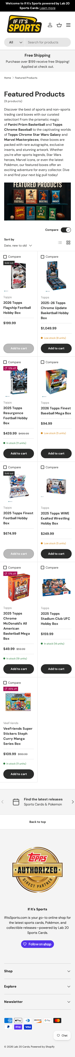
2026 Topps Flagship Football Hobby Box (17, 307)
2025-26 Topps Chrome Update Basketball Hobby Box (55, 310)
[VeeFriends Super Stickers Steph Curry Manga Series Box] (18, 702)
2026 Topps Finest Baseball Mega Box (56, 410)
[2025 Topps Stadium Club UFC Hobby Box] (56, 587)
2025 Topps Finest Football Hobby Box (18, 518)
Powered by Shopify (43, 1046)
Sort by (9, 239)
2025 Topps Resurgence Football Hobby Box (15, 415)
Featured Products (26, 78)
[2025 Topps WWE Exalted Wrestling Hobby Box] (56, 486)
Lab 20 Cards (22, 1046)
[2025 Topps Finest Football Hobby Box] (18, 486)
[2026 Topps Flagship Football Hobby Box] (18, 276)
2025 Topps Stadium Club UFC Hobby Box (55, 618)
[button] (59, 25)
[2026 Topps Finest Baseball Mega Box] (56, 381)
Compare (51, 230)
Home (7, 78)
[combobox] (37, 42)
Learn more (47, 8)
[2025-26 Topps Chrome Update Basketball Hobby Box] (56, 276)
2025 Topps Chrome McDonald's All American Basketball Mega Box (16, 626)
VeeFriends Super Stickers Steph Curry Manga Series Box (17, 736)
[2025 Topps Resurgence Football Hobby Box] (18, 381)
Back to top (37, 822)
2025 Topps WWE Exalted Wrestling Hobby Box (55, 518)
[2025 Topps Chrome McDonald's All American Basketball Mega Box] (18, 587)
